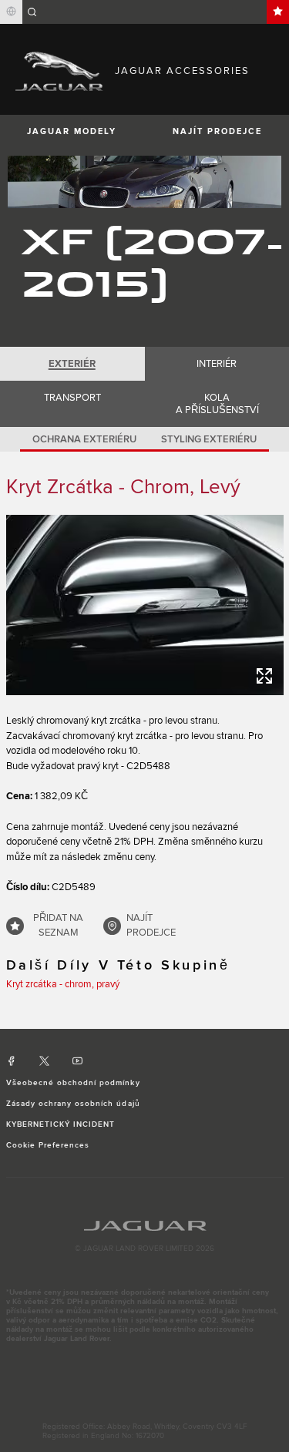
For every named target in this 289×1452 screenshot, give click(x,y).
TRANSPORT (72, 398)
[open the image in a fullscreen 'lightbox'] (145, 605)
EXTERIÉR (72, 364)
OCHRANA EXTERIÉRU (84, 439)
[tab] (72, 364)
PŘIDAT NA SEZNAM (58, 925)
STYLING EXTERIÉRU (209, 439)
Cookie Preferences (48, 1145)
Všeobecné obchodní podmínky (73, 1082)
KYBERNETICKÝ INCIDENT (61, 1124)
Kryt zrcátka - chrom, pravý (62, 984)
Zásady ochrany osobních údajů (73, 1103)
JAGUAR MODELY (71, 131)
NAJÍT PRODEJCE (151, 925)
